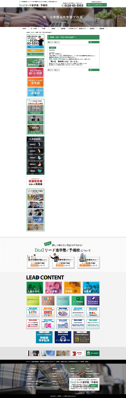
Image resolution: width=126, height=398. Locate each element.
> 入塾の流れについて (32, 386)
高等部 (53, 28)
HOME (24, 28)
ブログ (32, 32)
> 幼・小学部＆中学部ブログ (58, 371)
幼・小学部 (34, 28)
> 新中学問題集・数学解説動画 (92, 373)
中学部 (43, 28)
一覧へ (90, 42)
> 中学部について (31, 373)
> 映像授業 (72, 368)
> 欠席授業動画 (88, 371)
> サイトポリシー (56, 378)
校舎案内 (92, 28)
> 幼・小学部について (32, 371)
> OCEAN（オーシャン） (58, 386)
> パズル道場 (88, 376)
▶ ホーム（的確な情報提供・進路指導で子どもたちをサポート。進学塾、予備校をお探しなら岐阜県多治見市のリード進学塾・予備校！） (58, 361)
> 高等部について (31, 376)
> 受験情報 (54, 368)
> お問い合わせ (55, 383)
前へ (49, 42)
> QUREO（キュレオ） (75, 376)
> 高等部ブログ (55, 373)
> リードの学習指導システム (33, 368)
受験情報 (102, 28)
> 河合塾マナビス (74, 371)
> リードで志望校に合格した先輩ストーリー (37, 381)
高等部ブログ (82, 28)
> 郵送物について (56, 381)
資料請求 (93, 385)
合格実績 (63, 28)
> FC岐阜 (87, 368)
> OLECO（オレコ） (74, 373)
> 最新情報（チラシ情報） (33, 383)
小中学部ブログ (73, 28)
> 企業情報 (54, 376)
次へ (56, 42)
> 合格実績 (29, 378)
